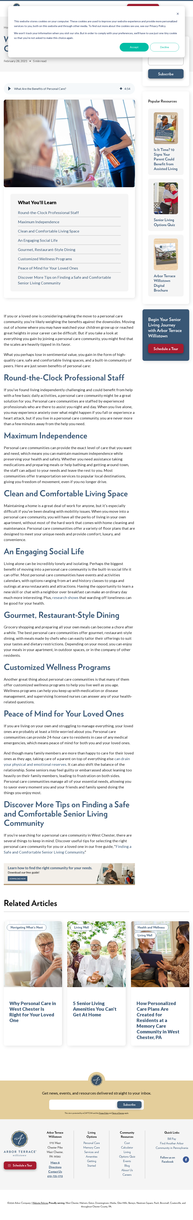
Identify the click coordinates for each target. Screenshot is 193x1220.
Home (8, 27)
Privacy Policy (104, 1113)
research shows (65, 597)
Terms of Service (118, 1113)
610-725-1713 (55, 1176)
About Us (127, 1170)
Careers (127, 1174)
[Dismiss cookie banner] (177, 14)
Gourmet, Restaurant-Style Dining (46, 249)
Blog (127, 1165)
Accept (134, 47)
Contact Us (55, 1171)
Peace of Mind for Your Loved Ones (48, 268)
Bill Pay (172, 1139)
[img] (121, 88)
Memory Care (91, 1147)
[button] (9, 88)
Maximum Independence (38, 221)
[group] (69, 88)
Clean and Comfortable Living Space (48, 231)
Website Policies (40, 1203)
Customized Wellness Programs (45, 258)
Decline (164, 47)
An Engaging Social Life (38, 240)
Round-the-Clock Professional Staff (48, 212)
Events (127, 1161)
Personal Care (91, 1143)
